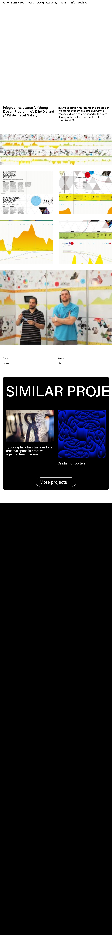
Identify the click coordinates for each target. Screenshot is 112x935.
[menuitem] (14, 2)
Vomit (63, 2)
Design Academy (47, 2)
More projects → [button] (56, 482)
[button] (30, 426)
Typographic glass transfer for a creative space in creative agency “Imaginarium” (29, 450)
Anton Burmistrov (13, 2)
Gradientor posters (71, 463)
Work (30, 2)
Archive (82, 2)
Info (72, 2)
